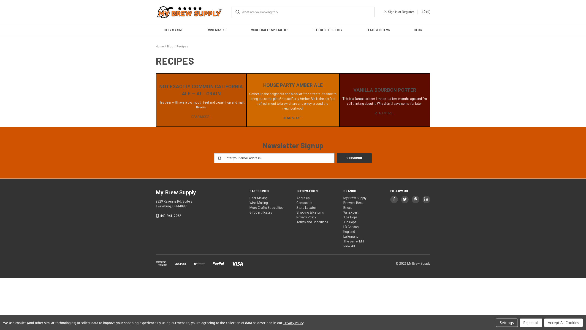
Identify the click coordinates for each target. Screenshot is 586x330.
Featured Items (378, 30)
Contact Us (304, 203)
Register (408, 12)
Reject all (531, 322)
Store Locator (306, 207)
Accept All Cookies (563, 322)
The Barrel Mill (353, 241)
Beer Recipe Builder (327, 30)
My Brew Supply (354, 198)
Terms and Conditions (312, 222)
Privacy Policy (306, 217)
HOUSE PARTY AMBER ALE (293, 85)
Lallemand (350, 236)
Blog (418, 30)
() (428, 12)
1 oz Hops (350, 217)
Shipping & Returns (310, 212)
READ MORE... (201, 117)
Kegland (349, 232)
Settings (507, 322)
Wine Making (216, 30)
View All (349, 246)
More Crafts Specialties (269, 30)
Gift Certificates (261, 212)
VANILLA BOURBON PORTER (384, 90)
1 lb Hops (349, 222)
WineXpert (350, 212)
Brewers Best (353, 203)
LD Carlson (351, 227)
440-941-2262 (170, 216)
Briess (347, 207)
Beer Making (173, 30)
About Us (303, 198)
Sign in (393, 12)
